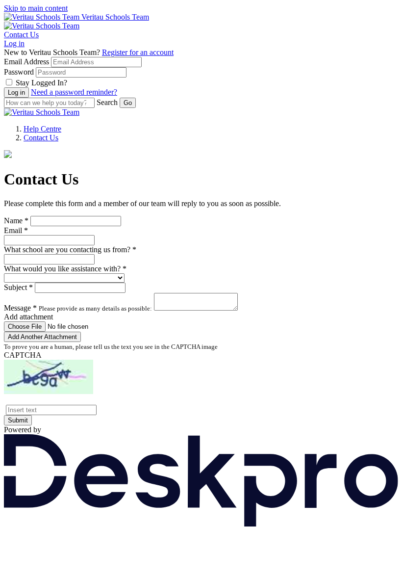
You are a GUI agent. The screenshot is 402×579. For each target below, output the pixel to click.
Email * (16, 230)
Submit (18, 420)
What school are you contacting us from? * (70, 249)
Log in (14, 43)
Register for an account (138, 52)
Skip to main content (36, 8)
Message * (20, 308)
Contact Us (21, 34)
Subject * (18, 287)
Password (19, 72)
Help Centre (42, 129)
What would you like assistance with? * (65, 268)
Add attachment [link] (28, 317)
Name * (16, 220)
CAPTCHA (23, 355)
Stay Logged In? (41, 83)
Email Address (26, 61)
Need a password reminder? (74, 92)
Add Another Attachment (42, 337)
